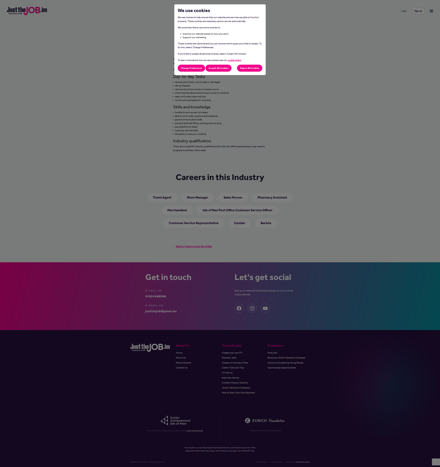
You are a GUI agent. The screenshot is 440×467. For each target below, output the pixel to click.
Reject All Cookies (249, 68)
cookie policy (234, 60)
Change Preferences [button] (191, 68)
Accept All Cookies (218, 68)
